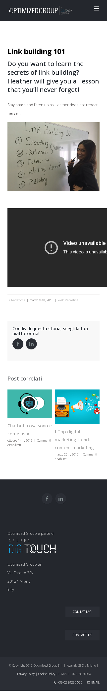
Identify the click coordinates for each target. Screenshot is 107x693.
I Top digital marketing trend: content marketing (74, 440)
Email (95, 682)
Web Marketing (68, 300)
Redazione (18, 300)
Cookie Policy (46, 674)
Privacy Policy (26, 674)
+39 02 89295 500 (69, 682)
